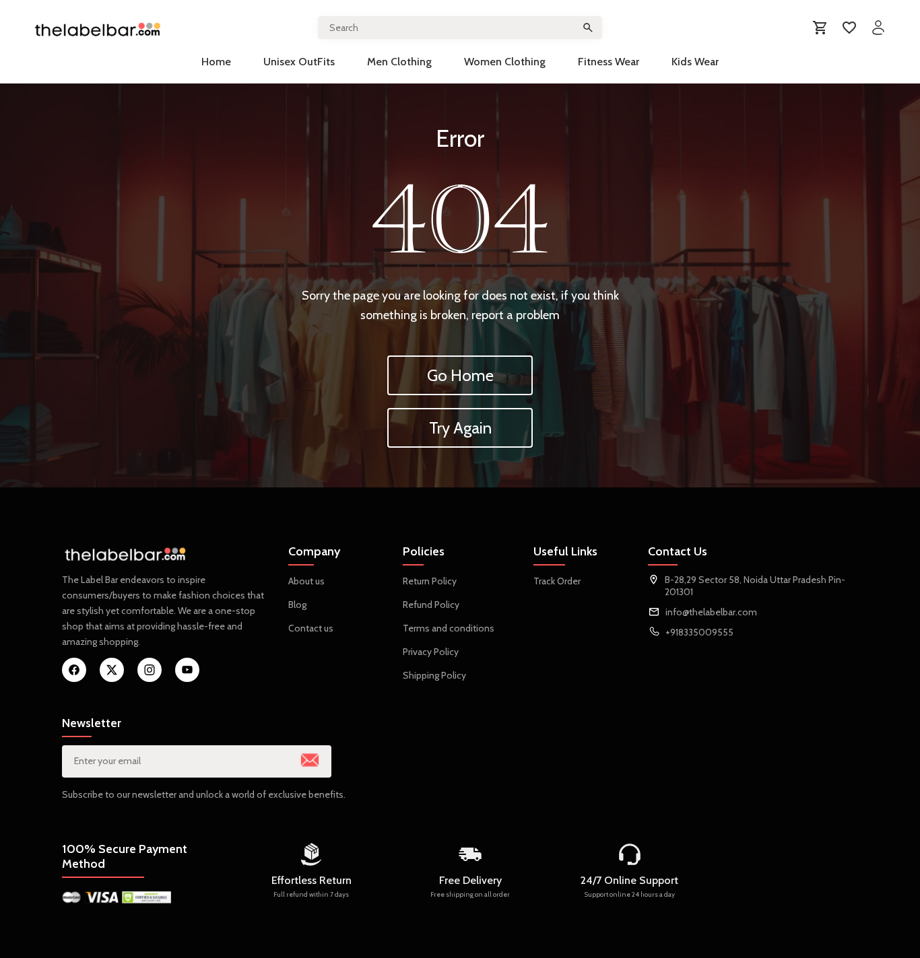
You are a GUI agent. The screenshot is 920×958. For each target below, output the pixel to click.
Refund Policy (431, 604)
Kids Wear (695, 61)
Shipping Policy (434, 675)
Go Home (460, 375)
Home (216, 61)
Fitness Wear (608, 61)
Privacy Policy (431, 652)
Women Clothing (505, 61)
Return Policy (430, 581)
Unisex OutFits (299, 61)
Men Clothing (399, 61)
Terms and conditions (448, 628)
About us (306, 581)
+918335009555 (699, 632)
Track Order (557, 581)
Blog (297, 604)
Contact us (310, 628)
